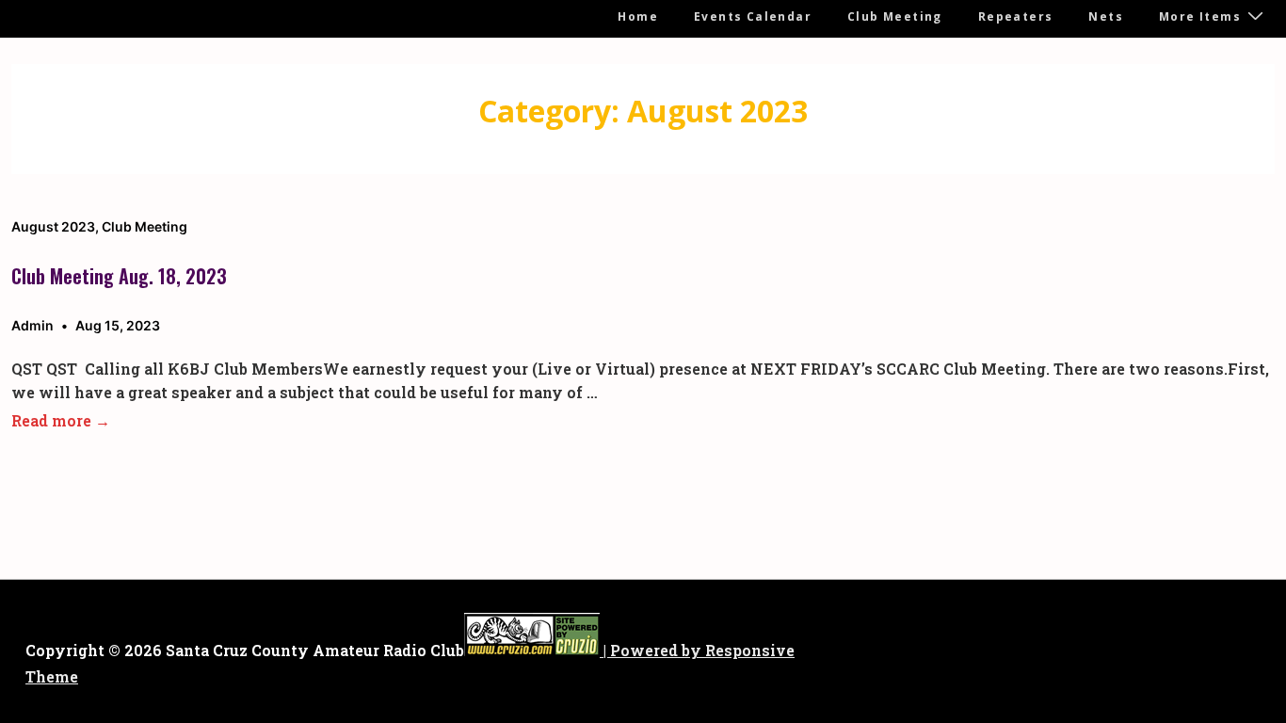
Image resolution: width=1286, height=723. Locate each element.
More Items (1200, 16)
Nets (1105, 16)
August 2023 (53, 226)
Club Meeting (894, 16)
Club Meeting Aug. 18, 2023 (119, 276)
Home (638, 16)
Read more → (60, 420)
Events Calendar (753, 16)
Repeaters (1015, 16)
